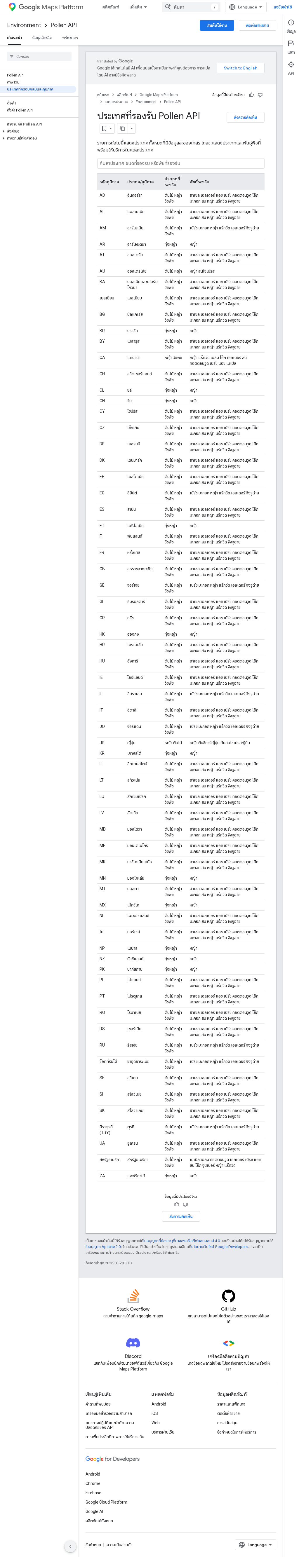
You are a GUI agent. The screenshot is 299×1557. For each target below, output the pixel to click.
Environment (24, 25)
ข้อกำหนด (93, 1544)
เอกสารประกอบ (116, 102)
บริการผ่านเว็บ (163, 1432)
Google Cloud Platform (106, 1502)
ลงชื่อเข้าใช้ (283, 7)
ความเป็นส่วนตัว (120, 1544)
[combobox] (191, 7)
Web (156, 1422)
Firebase (93, 1492)
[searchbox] (39, 56)
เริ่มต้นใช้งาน (217, 25)
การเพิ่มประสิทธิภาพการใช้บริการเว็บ (115, 1436)
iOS (155, 1413)
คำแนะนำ (14, 37)
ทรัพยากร (70, 37)
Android (159, 1404)
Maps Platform (62, 7)
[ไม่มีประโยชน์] (260, 94)
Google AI (94, 1511)
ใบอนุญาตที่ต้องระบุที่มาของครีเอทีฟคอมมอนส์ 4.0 (181, 1241)
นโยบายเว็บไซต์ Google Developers (219, 1246)
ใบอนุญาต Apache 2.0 (103, 1246)
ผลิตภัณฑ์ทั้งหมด (99, 1520)
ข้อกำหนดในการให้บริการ (236, 1432)
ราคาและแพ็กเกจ (231, 1404)
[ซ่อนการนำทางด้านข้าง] (70, 1546)
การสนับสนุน (227, 1422)
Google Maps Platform (159, 95)
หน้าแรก (103, 95)
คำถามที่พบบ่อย (98, 1404)
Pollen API (64, 25)
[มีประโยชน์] (251, 94)
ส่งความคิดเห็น (245, 117)
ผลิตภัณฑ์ (110, 7)
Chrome (93, 1483)
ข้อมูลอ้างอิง (42, 37)
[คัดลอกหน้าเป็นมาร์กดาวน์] (122, 128)
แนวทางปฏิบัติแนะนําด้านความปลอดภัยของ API (110, 1425)
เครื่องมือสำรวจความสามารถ (109, 1413)
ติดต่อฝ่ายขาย (257, 25)
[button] (38, 131)
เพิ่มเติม (136, 7)
